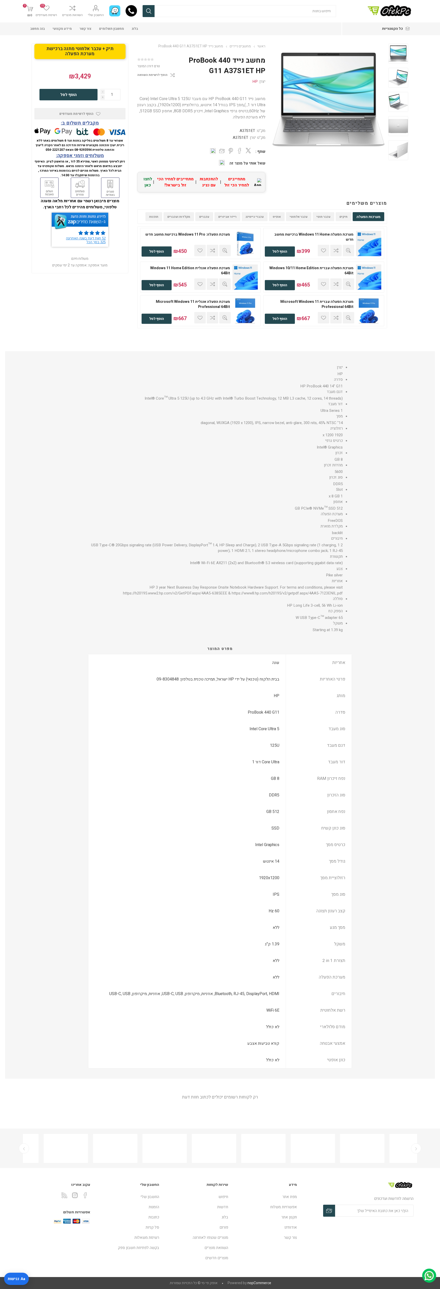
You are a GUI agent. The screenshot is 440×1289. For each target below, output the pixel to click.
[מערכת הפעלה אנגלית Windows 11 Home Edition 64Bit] (245, 277)
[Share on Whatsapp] (213, 151)
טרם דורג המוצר (148, 66)
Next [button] (24, 1148)
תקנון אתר (289, 1217)
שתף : (260, 151)
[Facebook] (85, 1195)
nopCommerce (259, 1283)
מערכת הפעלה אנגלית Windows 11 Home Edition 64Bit (190, 271)
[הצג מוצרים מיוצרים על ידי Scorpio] (293, 1148)
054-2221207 (55, 149)
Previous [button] (416, 1148)
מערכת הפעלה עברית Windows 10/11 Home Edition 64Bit (311, 271)
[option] (398, 54)
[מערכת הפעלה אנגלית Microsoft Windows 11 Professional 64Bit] (245, 310)
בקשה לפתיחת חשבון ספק (138, 1248)
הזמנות (154, 1207)
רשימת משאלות (146, 1237)
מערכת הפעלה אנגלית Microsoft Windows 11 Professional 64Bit (193, 304)
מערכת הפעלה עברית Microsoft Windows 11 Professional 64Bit (316, 304)
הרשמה (329, 1211)
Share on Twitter (248, 150)
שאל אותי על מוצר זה (247, 163)
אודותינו (290, 1227)
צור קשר (85, 28)
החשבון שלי (96, 14)
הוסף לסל (279, 251)
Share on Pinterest (230, 151)
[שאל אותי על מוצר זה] (222, 163)
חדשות (222, 1207)
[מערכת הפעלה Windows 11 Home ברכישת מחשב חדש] (368, 243)
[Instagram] (75, 1195)
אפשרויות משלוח (283, 1207)
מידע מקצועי (62, 28)
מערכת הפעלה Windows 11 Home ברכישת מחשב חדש (313, 237)
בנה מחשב (37, 28)
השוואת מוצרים (72, 14)
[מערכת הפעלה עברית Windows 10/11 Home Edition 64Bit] (368, 277)
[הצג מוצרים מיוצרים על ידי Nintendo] (46, 1148)
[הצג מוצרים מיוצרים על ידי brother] (145, 1148)
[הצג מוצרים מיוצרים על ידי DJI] (244, 1148)
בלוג (135, 28)
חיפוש (149, 11)
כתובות (153, 1217)
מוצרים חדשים (216, 1258)
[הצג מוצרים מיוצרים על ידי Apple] (392, 1148)
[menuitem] (265, 1197)
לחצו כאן (148, 182)
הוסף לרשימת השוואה (152, 75)
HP (255, 81)
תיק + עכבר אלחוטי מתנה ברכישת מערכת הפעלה (80, 51)
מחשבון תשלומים (111, 28)
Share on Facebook (239, 151)
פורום (223, 1227)
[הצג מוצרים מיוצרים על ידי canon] (195, 1148)
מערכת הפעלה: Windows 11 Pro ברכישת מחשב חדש (187, 234)
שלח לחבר (222, 151)
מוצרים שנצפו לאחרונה (210, 1237)
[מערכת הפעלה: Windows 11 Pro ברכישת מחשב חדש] (245, 243)
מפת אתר (289, 1197)
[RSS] (64, 1195)
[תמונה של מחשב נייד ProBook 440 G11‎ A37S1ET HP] (398, 53)
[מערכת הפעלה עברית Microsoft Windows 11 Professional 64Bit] (368, 310)
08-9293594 (83, 149)
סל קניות (152, 1227)
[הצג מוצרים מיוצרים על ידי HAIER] (96, 1148)
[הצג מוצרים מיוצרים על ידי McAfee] (343, 1148)
